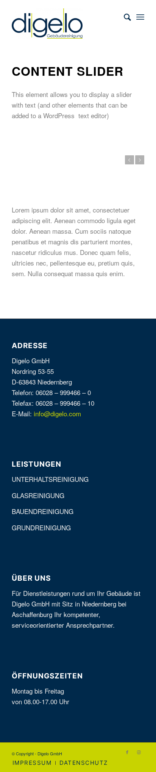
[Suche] (123, 17)
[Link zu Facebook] (127, 752)
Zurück (129, 159)
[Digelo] (65, 23)
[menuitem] (123, 17)
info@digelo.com (57, 413)
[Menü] (140, 17)
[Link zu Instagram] (138, 752)
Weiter (139, 159)
